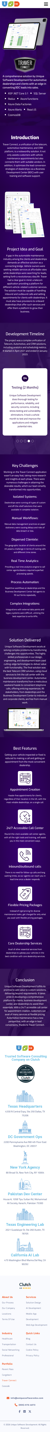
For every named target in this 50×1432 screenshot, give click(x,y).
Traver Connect (9, 1380)
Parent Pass (7, 1369)
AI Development (33, 1308)
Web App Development (36, 1325)
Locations (6, 1314)
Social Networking (10, 1350)
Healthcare (7, 1339)
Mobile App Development (32, 1316)
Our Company (8, 1308)
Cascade (6, 1386)
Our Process (7, 1303)
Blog (28, 1339)
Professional (8, 1355)
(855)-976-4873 (27, 1405)
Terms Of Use (8, 1319)
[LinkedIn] (24, 1412)
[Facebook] (20, 1412)
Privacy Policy (32, 1355)
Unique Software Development (24, 1424)
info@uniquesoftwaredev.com (27, 1398)
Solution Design (33, 1303)
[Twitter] (30, 1412)
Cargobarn (7, 1375)
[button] (17, 441)
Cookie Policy (32, 1350)
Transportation (9, 1344)
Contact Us (31, 1344)
